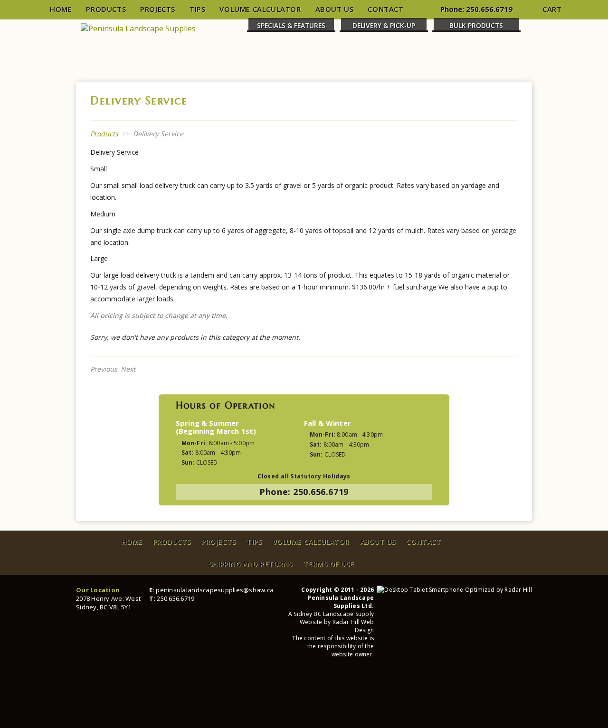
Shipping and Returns (251, 564)
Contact (385, 9)
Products (106, 9)
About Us (334, 9)
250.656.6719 (489, 9)
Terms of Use (328, 564)
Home (61, 9)
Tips (197, 9)
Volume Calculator (260, 9)
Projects (157, 9)
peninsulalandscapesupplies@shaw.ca (215, 590)
